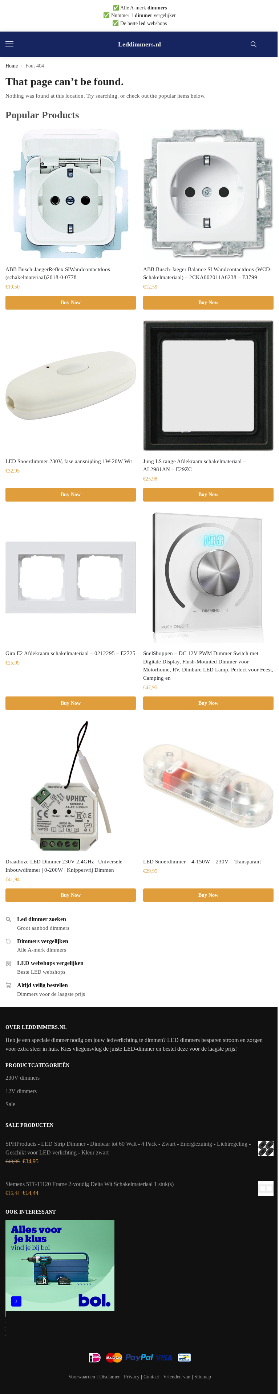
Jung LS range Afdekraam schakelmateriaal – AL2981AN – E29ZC (194, 465)
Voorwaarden (81, 1376)
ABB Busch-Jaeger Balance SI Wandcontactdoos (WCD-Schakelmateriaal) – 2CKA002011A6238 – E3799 (207, 273)
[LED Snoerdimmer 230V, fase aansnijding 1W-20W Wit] (70, 385)
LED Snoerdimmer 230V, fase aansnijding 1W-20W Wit (68, 461)
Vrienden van (176, 1376)
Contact (151, 1376)
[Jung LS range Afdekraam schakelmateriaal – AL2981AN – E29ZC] (208, 385)
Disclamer (109, 1376)
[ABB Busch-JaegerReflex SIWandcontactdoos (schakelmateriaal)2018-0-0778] (70, 193)
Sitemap (202, 1376)
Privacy (132, 1376)
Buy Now (71, 302)
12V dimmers (21, 1091)
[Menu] (16, 44)
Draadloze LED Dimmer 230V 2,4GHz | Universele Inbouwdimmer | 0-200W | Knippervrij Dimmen (63, 866)
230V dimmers (22, 1078)
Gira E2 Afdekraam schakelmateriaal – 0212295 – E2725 (70, 653)
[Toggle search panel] (253, 44)
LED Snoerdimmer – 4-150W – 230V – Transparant (202, 861)
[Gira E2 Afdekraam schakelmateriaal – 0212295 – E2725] (70, 577)
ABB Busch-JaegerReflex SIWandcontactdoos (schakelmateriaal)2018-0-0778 (57, 273)
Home (11, 66)
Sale (10, 1104)
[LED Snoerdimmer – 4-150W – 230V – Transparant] (208, 786)
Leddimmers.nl (139, 44)
